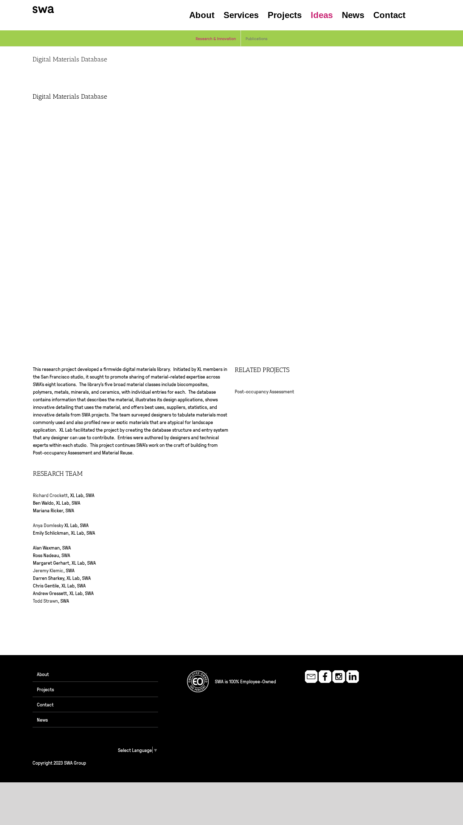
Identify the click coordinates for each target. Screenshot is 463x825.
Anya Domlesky (48, 525)
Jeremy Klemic (48, 570)
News (42, 719)
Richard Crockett (50, 495)
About (43, 674)
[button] (418, 15)
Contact (45, 704)
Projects (45, 689)
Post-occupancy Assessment (264, 391)
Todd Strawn (45, 600)
